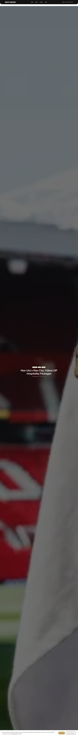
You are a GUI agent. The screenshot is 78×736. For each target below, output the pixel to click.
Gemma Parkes (35, 376)
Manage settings (71, 733)
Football (43, 367)
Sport (36, 2)
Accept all (62, 733)
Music (32, 2)
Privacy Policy (14, 733)
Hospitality (35, 367)
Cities (46, 2)
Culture (41, 2)
